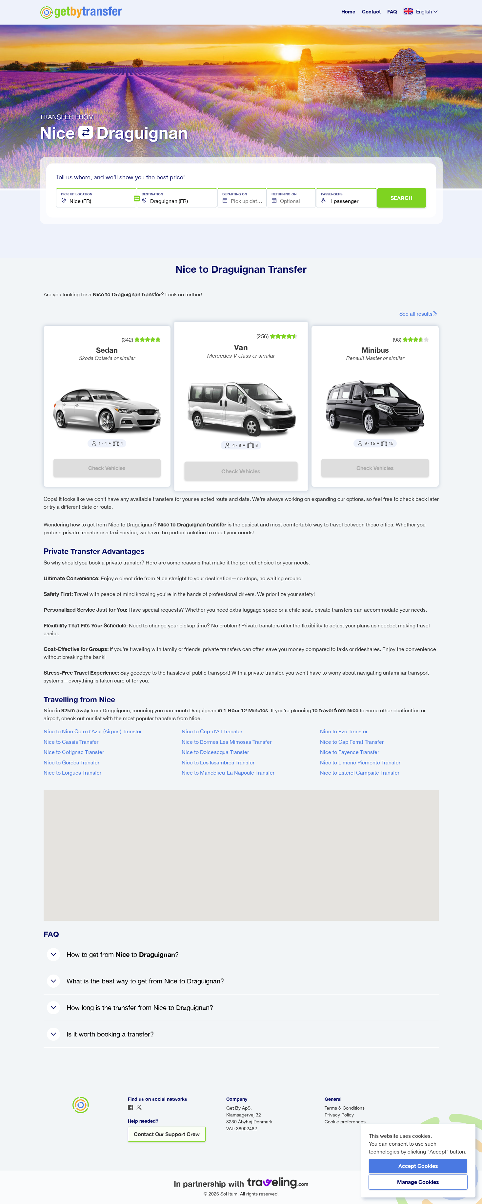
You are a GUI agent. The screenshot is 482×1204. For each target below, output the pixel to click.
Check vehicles (107, 468)
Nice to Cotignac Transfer (74, 752)
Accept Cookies (418, 1166)
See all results (415, 314)
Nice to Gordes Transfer (71, 762)
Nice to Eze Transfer (344, 731)
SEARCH (401, 198)
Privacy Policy (339, 1114)
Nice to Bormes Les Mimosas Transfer (226, 742)
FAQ (392, 11)
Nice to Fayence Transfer (349, 752)
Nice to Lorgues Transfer (72, 773)
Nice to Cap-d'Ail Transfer (212, 731)
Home (348, 11)
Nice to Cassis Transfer (71, 742)
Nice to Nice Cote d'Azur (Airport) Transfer (93, 731)
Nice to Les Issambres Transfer (218, 762)
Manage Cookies (418, 1182)
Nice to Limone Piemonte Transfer (360, 762)
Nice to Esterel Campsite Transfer (359, 773)
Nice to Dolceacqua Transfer (215, 752)
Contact (371, 11)
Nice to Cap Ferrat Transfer (352, 742)
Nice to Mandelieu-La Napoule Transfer (228, 773)
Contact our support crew (167, 1134)
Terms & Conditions (345, 1108)
